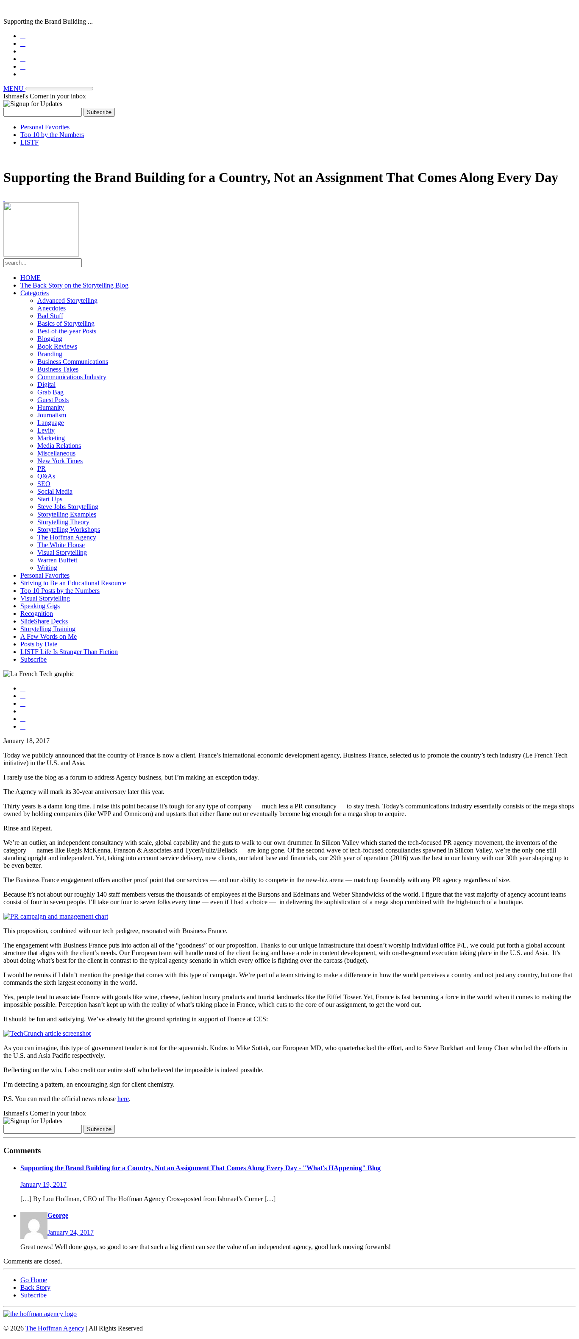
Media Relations (59, 445)
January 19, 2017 (43, 1184)
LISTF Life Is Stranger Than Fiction (69, 651)
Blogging (49, 338)
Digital (46, 384)
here (123, 1098)
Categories (34, 292)
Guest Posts (53, 399)
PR (41, 468)
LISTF (29, 142)
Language (50, 422)
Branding (49, 354)
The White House (61, 544)
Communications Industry (71, 376)
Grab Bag (50, 392)
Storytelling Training (47, 628)
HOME (30, 277)
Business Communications (72, 361)
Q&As (46, 476)
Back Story (35, 1287)
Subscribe (33, 659)
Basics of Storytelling (66, 323)
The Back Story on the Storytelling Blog (74, 285)
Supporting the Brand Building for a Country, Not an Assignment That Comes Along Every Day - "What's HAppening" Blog (200, 1167)
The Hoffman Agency (66, 537)
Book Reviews (57, 346)
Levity (46, 430)
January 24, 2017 (70, 1232)
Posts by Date (38, 644)
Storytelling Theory (63, 522)
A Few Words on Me (48, 636)
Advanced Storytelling (67, 300)
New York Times (60, 460)
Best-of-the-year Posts (66, 331)
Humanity (50, 407)
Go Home (33, 1279)
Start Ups (49, 499)
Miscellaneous (56, 453)
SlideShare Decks (44, 621)
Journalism (51, 415)
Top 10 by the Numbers (52, 134)
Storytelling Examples (66, 514)
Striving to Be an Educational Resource (73, 583)
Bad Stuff (50, 315)
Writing (47, 567)
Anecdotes (51, 308)
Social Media (54, 491)
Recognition (36, 613)
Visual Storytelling (62, 552)
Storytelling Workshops (68, 529)
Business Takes (57, 369)
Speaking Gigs (40, 605)
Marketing (51, 438)
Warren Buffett (57, 560)
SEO (43, 483)
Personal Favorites (45, 127)
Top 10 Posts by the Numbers (60, 590)
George (57, 1215)
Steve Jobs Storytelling (67, 506)
